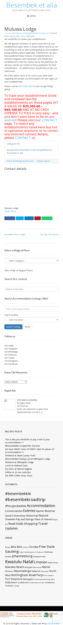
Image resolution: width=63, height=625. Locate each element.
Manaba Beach (14, 567)
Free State (47, 546)
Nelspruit (36, 571)
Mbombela (37, 567)
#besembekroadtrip (25, 499)
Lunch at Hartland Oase (16, 465)
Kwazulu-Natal (19, 561)
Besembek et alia (31, 4)
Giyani (21, 552)
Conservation (14, 511)
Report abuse (43, 161)
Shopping (31, 523)
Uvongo (16, 586)
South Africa (10, 211)
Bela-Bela (16, 546)
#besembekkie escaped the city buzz (22, 445)
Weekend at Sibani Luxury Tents (20, 455)
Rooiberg (37, 579)
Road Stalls (15, 523)
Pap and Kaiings (25, 519)
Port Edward (49, 575)
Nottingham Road (23, 575)
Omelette (10, 519)
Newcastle (45, 571)
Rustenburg (45, 579)
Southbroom (23, 582)
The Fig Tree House (49, 234)
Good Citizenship (15, 515)
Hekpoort (40, 552)
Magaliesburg (53, 563)
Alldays (7, 547)
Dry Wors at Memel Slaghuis (18, 468)
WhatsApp (47, 218)
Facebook (10, 218)
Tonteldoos (50, 582)
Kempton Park (39, 556)
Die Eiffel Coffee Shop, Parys (18, 475)
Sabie (53, 579)
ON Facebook (11, 364)
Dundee (34, 546)
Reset (27, 326)
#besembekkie (18, 493)
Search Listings (13, 326)
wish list (10, 120)
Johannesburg (22, 556)
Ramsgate (28, 579)
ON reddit (9, 345)
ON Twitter (9, 357)
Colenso (26, 547)
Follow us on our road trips (18, 472)
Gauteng (12, 551)
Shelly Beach (11, 582)
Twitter (20, 218)
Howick (8, 556)
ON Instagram (11, 360)
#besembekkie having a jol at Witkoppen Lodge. (28, 458)
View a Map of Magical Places (18, 270)
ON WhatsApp (11, 351)
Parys (40, 575)
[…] (40, 412)
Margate (28, 567)
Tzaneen (9, 585)
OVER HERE (27, 86)
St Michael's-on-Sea (36, 583)
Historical (32, 515)
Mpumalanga (22, 571)
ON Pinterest (10, 354)
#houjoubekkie (15, 506)
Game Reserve (45, 511)
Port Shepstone (13, 579)
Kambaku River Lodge (14, 234)
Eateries (29, 510)
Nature (43, 515)
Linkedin (29, 218)
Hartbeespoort (30, 552)
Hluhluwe (49, 552)
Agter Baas (20, 36)
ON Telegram (10, 348)
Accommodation (41, 505)
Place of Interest (43, 519)
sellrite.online (53, 623)
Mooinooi (9, 571)
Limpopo (40, 562)
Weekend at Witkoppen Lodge (19, 462)
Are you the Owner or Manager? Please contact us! (27, 33)
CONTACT (49, 120)
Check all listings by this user (20, 161)
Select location (11, 315)
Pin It (38, 218)
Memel (46, 567)
